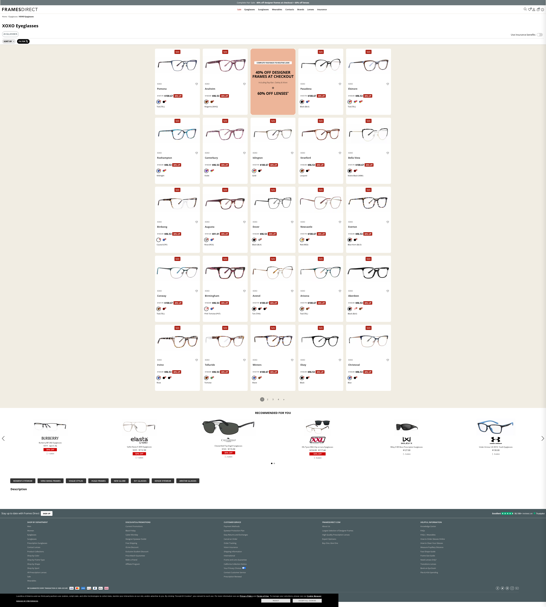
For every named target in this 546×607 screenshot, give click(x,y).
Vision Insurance (231, 547)
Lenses (310, 9)
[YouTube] (517, 588)
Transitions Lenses (428, 564)
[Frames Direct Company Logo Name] (20, 9)
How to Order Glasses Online (432, 539)
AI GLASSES (10, 34)
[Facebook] (497, 588)
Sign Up (46, 513)
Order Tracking (230, 543)
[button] (543, 438)
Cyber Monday (132, 534)
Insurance (322, 9)
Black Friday (131, 530)
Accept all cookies (307, 600)
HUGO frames (98, 480)
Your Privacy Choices (232, 568)
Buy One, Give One (330, 543)
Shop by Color (33, 555)
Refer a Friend (131, 559)
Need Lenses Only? (428, 559)
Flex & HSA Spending (429, 572)
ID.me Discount (132, 547)
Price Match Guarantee (135, 555)
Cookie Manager (314, 596)
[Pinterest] (507, 588)
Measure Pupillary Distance (431, 547)
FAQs (422, 530)
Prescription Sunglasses (37, 543)
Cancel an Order (230, 539)
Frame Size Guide (427, 555)
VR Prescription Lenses (36, 572)
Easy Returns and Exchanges (236, 534)
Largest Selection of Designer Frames (337, 530)
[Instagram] (512, 588)
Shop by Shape (33, 564)
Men (29, 526)
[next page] (283, 400)
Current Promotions (134, 526)
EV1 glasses (140, 480)
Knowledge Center (428, 526)
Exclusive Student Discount (137, 551)
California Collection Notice (235, 564)
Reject (276, 600)
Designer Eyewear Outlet (136, 539)
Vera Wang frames (51, 480)
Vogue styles (76, 480)
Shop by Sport (33, 568)
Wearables (277, 9)
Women (30, 530)
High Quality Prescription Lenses (336, 534)
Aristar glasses (187, 480)
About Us (326, 526)
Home (4, 16)
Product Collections (35, 551)
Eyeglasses (249, 9)
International (229, 555)
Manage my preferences (27, 601)
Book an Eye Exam (428, 568)
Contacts (289, 9)
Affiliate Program (133, 564)
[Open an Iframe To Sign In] (533, 9)
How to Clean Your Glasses (431, 543)
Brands (300, 9)
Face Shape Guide (427, 551)
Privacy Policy (246, 596)
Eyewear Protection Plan (234, 530)
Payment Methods (232, 526)
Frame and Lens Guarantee (235, 559)
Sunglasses (263, 9)
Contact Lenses (33, 547)
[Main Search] (525, 9)
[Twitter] (502, 588)
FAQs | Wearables (428, 534)
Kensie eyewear (163, 480)
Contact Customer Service (235, 572)
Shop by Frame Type (36, 559)
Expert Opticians (329, 539)
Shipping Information (233, 551)
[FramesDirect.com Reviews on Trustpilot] (431, 513)
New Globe (120, 480)
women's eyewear (22, 480)
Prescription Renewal (233, 576)
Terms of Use (263, 596)
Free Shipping (131, 543)
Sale (239, 9)
